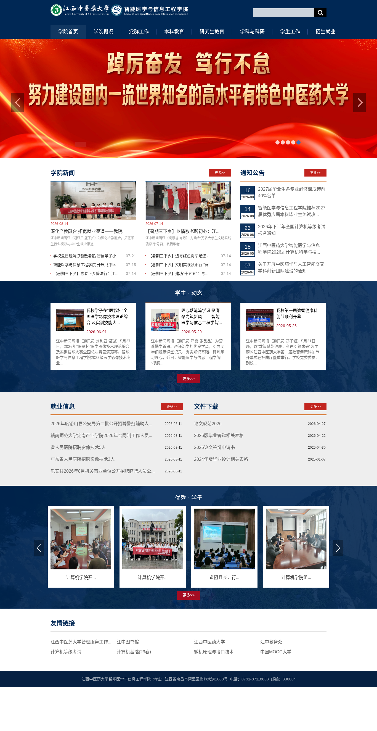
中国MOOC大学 (275, 698)
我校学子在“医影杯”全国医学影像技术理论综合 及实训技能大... (107, 363)
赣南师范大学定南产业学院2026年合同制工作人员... (101, 482)
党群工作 (139, 32)
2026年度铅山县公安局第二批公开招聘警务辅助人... (101, 471)
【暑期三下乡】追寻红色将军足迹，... (180, 303)
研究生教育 (212, 32)
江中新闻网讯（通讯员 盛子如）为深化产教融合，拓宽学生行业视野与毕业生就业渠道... (92, 288)
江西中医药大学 (209, 689)
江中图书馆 (128, 689)
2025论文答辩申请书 (214, 494)
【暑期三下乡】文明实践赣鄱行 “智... (180, 311)
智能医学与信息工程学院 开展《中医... (86, 311)
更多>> (220, 220)
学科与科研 (252, 32)
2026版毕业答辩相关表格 (219, 482)
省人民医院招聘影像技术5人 (78, 494)
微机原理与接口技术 (214, 698)
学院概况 (103, 32)
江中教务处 (271, 689)
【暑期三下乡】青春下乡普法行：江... (85, 320)
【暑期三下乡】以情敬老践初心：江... (182, 278)
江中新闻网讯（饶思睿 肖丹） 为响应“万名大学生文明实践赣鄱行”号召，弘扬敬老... (188, 288)
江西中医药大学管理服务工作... (81, 689)
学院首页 (68, 32)
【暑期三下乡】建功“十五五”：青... (178, 320)
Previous (39, 595)
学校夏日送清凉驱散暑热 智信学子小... (86, 303)
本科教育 (174, 32)
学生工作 (290, 32)
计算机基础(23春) (134, 698)
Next (338, 595)
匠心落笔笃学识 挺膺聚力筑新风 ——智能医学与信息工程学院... (201, 363)
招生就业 (325, 32)
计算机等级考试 (66, 698)
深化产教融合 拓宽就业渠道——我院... (88, 278)
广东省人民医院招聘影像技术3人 (83, 506)
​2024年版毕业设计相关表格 (221, 506)
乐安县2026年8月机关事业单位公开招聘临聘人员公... (103, 518)
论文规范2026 (208, 471)
